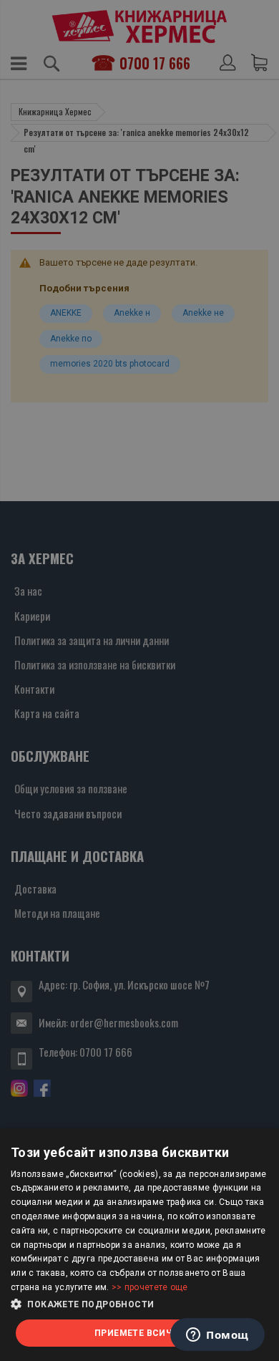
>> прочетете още (150, 1287)
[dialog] (139, 1244)
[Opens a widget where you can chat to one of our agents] (217, 1336)
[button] (139, 1304)
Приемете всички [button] (139, 1333)
